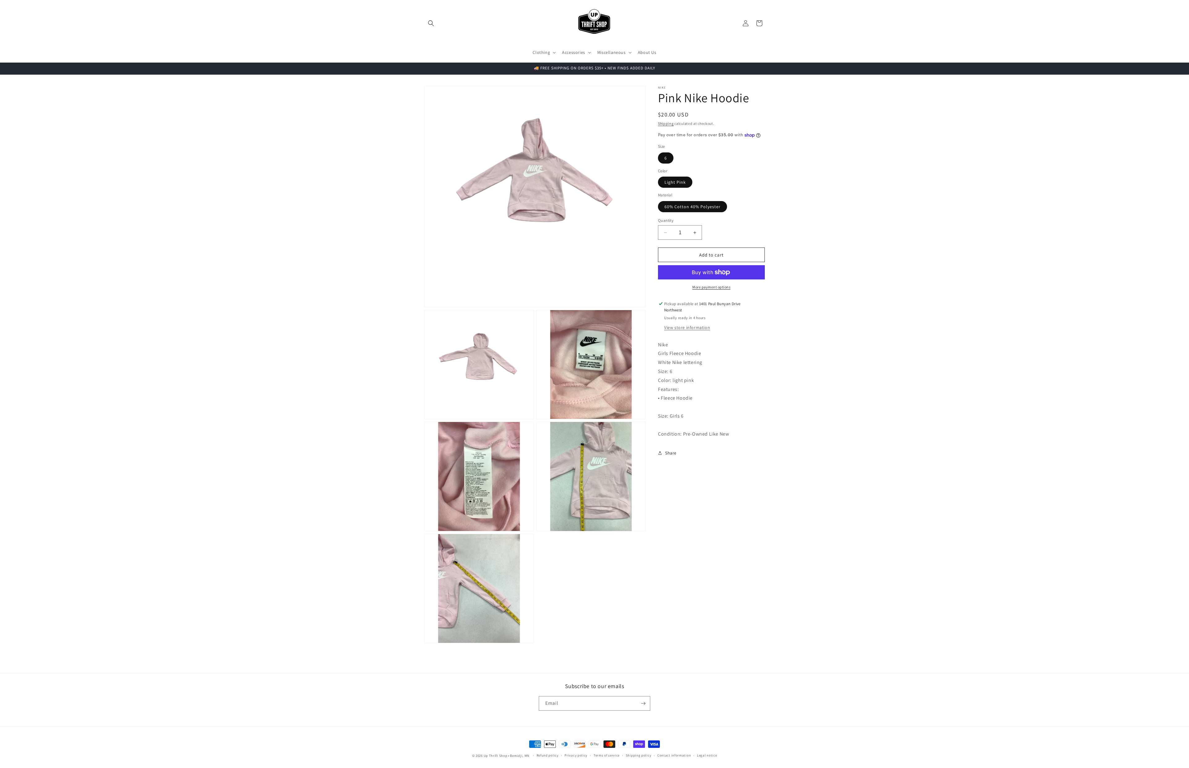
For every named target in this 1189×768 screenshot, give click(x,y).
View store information (687, 327)
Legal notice (707, 755)
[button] (431, 23)
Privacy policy (575, 755)
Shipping (666, 123)
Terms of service (607, 755)
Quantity (665, 220)
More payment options (711, 287)
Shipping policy (638, 755)
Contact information (674, 755)
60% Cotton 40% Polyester (692, 206)
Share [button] (671, 453)
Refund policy (548, 755)
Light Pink (675, 182)
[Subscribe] (643, 703)
